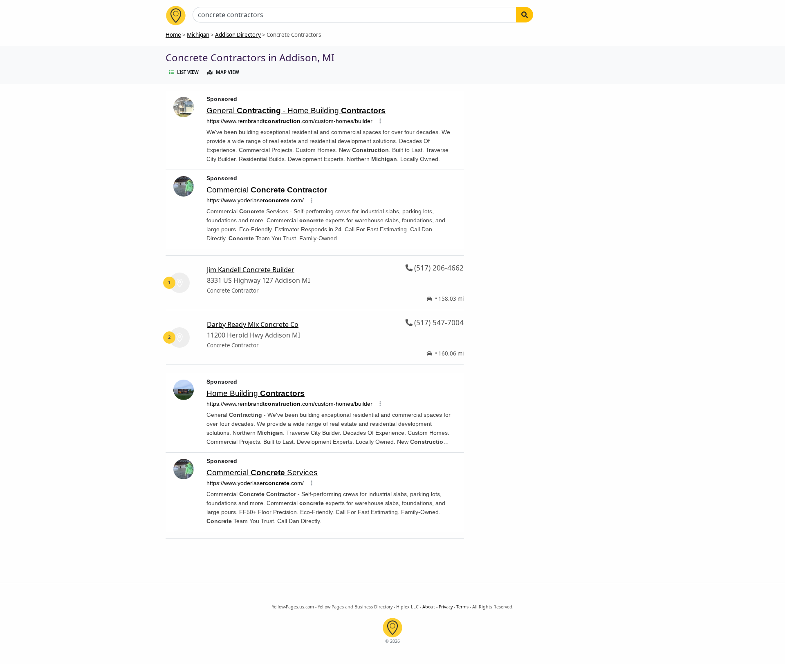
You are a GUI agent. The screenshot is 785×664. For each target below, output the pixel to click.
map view (227, 72)
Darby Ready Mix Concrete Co (252, 324)
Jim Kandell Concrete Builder (250, 269)
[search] (524, 14)
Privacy (446, 607)
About (428, 607)
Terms (462, 607)
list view (188, 72)
